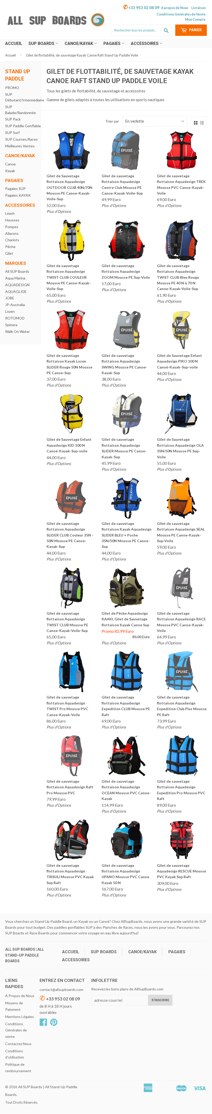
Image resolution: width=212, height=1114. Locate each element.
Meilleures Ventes (20, 146)
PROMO (12, 87)
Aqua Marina (15, 278)
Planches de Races (118, 927)
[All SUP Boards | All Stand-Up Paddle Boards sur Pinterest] (54, 1024)
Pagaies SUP (15, 188)
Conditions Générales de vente (16, 1030)
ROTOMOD (15, 318)
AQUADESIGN (17, 285)
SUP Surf (12, 132)
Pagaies (112, 43)
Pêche (10, 246)
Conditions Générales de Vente (181, 14)
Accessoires (145, 43)
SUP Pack (13, 119)
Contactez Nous (18, 1043)
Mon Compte (195, 19)
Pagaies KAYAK (18, 195)
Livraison (198, 8)
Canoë (104, 921)
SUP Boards (41, 43)
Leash (10, 213)
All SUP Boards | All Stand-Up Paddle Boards (24, 955)
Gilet (9, 253)
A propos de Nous (174, 8)
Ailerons (12, 233)
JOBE (9, 298)
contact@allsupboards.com (61, 989)
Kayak (10, 171)
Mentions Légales (19, 1016)
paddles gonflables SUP (73, 927)
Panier (195, 30)
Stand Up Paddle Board (53, 921)
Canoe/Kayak (79, 43)
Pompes (11, 227)
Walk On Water (17, 331)
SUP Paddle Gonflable (23, 126)
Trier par (112, 121)
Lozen (10, 311)
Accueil (13, 43)
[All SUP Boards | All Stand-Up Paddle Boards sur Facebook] (43, 1024)
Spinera (11, 325)
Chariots (12, 240)
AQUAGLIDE (16, 291)
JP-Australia (15, 304)
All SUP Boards (17, 271)
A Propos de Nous (19, 995)
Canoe (10, 164)
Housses (12, 220)
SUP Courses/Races (21, 139)
